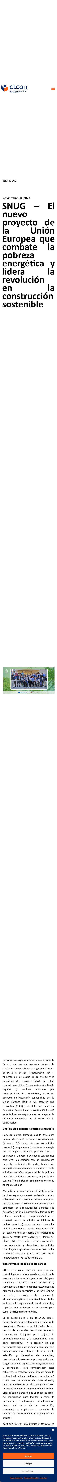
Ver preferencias (28, 1471)
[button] (52, 1430)
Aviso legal (43, 1478)
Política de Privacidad (31, 1478)
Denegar (28, 1463)
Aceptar (28, 1456)
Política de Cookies (16, 1478)
